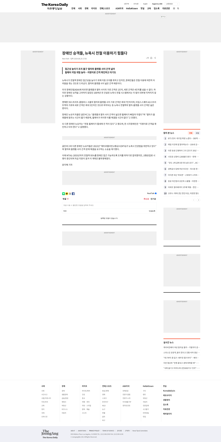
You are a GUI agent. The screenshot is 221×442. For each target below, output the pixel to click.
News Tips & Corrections (139, 431)
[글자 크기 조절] (147, 58)
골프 (103, 416)
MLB (103, 405)
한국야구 (105, 402)
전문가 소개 (126, 398)
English (145, 4)
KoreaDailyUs (169, 390)
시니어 (84, 413)
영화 (103, 394)
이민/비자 (44, 402)
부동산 (64, 405)
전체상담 (126, 391)
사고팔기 (146, 409)
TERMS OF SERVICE (108, 431)
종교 (83, 398)
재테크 (64, 402)
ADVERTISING (82, 431)
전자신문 (136, 4)
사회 (80, 8)
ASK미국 (119, 8)
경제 (86, 8)
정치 (42, 409)
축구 (103, 420)
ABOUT (73, 431)
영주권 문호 (126, 405)
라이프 (94, 8)
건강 (83, 394)
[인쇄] (151, 58)
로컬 (197, 133)
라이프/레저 (86, 391)
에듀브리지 (167, 395)
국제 (42, 413)
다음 (198, 200)
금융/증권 (65, 398)
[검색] (178, 8)
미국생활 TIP (127, 402)
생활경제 (65, 394)
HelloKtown (132, 8)
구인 (144, 391)
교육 (149, 8)
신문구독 (126, 4)
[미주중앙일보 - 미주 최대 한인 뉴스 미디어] (54, 6)
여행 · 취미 (86, 402)
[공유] (155, 58)
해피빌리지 (167, 413)
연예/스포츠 (105, 8)
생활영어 (166, 399)
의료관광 (166, 8)
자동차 (64, 413)
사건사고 (44, 394)
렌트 (144, 394)
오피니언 (44, 416)
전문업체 (146, 405)
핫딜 (142, 8)
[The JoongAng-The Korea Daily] (49, 434)
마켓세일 (146, 413)
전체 (73, 8)
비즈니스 (65, 409)
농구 (103, 409)
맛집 (144, 416)
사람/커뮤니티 (46, 398)
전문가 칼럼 (126, 394)
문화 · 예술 (86, 409)
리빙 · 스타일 (86, 405)
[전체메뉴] (174, 8)
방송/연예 (105, 391)
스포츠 (104, 398)
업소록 (157, 8)
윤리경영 (119, 431)
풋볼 (103, 413)
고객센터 (127, 431)
